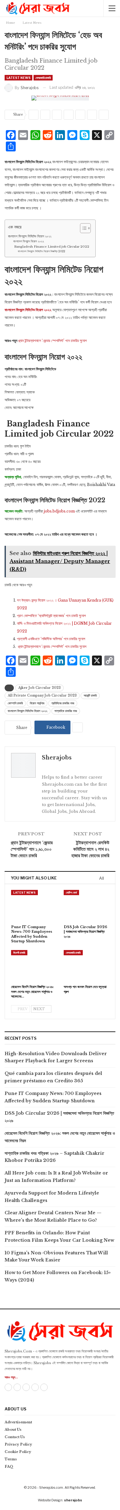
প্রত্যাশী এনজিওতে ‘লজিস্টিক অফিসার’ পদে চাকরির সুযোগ (51, 638)
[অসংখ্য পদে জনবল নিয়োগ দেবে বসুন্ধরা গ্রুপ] (86, 966)
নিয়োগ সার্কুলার (37, 703)
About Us (13, 1429)
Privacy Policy (18, 1444)
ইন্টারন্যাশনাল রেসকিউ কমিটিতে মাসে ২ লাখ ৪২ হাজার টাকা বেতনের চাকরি (90, 849)
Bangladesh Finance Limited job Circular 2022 (51, 247)
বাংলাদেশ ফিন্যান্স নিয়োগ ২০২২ (28, 241)
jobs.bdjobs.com (59, 511)
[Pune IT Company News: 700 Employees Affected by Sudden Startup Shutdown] (33, 906)
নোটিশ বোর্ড (71, 892)
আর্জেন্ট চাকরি (90, 695)
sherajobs (73, 1500)
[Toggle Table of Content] (82, 228)
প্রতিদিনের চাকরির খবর (62, 703)
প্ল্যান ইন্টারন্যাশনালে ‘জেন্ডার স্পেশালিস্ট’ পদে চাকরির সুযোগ (52, 340)
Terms (11, 1459)
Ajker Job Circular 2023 (39, 688)
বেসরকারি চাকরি (43, 78)
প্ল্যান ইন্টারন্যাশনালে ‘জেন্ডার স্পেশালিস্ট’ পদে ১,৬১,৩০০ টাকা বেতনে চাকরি (32, 849)
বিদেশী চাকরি (19, 952)
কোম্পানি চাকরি (15, 703)
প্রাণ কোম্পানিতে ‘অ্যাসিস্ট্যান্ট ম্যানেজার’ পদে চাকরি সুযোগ (51, 615)
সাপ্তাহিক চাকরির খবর (65, 711)
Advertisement (18, 1422)
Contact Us (15, 1437)
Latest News (18, 78)
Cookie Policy (18, 1452)
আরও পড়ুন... (11, 1377)
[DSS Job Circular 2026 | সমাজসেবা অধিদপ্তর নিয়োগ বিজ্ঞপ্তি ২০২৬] (86, 906)
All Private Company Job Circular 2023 (42, 695)
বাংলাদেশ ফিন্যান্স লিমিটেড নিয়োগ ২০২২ (29, 236)
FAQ (9, 1466)
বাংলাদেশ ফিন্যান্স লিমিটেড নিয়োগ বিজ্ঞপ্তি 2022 (41, 251)
